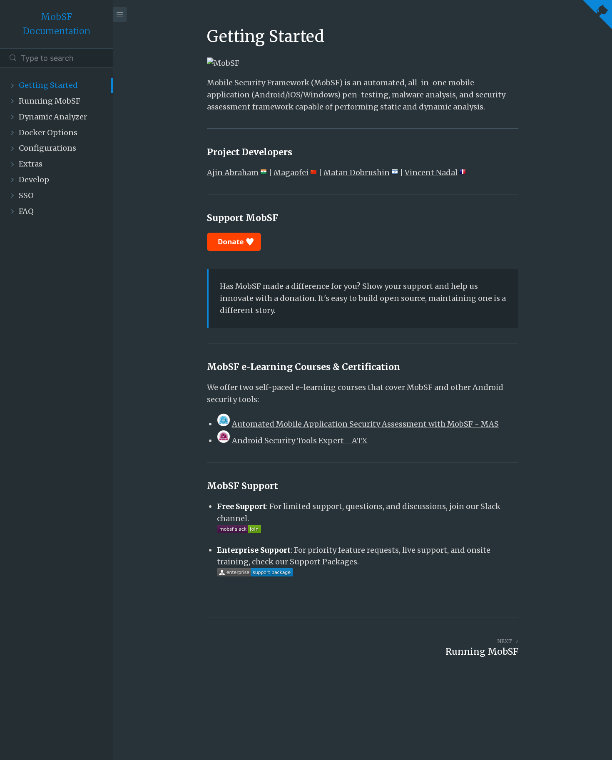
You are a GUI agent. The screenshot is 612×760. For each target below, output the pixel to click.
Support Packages (323, 561)
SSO (26, 195)
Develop (34, 179)
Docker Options (48, 132)
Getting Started (48, 85)
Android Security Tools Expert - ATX (300, 440)
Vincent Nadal (431, 172)
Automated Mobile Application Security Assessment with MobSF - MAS (365, 424)
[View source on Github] (597, 16)
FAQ (26, 211)
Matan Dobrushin (356, 172)
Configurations (47, 148)
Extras (30, 164)
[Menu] (120, 14)
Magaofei (291, 172)
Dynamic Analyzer (53, 117)
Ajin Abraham (233, 172)
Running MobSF (49, 101)
